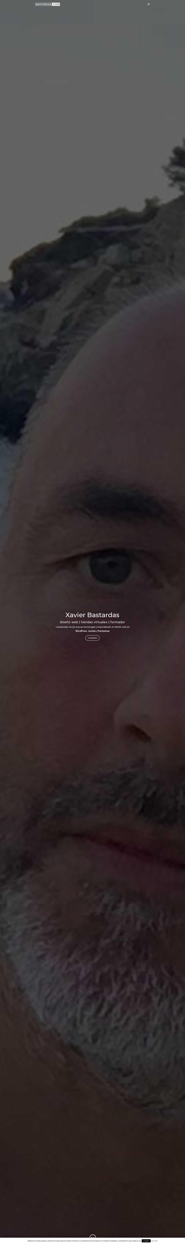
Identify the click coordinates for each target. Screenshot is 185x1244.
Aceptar (146, 1241)
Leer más (154, 1241)
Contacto (92, 638)
